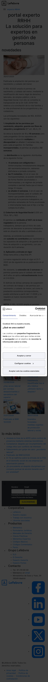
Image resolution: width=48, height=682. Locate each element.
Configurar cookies (23, 363)
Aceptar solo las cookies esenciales (24, 371)
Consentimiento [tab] (9, 315)
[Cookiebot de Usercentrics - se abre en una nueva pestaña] (35, 308)
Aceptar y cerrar (24, 356)
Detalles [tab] (22, 315)
